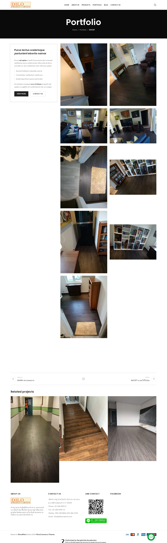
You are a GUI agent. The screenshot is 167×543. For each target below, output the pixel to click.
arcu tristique (36, 84)
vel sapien (23, 60)
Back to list (83, 378)
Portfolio (83, 30)
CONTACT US (38, 94)
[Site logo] (21, 5)
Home (74, 30)
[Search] (155, 4)
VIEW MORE (21, 94)
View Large (56, 399)
